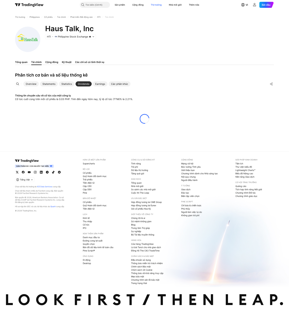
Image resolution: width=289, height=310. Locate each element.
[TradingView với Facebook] (23, 172)
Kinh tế (86, 218)
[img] (90, 36)
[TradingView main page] (27, 161)
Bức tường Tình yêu (191, 167)
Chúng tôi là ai (138, 218)
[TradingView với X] (17, 172)
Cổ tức (86, 224)
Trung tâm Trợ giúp (140, 228)
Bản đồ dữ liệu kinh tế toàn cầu (98, 247)
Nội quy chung (188, 176)
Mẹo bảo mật (137, 276)
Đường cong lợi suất (93, 240)
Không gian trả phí (190, 215)
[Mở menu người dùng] (255, 5)
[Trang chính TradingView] (29, 5)
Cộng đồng (138, 4)
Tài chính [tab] (36, 62)
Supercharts (89, 163)
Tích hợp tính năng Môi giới (248, 189)
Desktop (87, 263)
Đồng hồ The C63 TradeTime (145, 250)
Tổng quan (136, 183)
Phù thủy (185, 208)
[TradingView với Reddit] (59, 172)
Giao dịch (185, 189)
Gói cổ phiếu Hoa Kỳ (141, 208)
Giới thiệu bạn (188, 170)
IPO (84, 228)
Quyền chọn (89, 244)
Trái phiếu (87, 179)
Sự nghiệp (136, 231)
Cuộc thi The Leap (140, 192)
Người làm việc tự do (191, 212)
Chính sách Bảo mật (141, 266)
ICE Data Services (44, 186)
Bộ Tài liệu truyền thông (142, 234)
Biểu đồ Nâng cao (244, 173)
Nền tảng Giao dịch (244, 176)
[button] (127, 5)
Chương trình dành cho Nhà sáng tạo (199, 173)
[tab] (31, 83)
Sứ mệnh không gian (141, 221)
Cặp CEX (87, 186)
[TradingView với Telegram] (47, 172)
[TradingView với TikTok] (53, 172)
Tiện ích (239, 163)
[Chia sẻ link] (271, 83)
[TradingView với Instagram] (35, 172)
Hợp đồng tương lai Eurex (143, 205)
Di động (86, 260)
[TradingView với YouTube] (29, 172)
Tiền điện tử (89, 183)
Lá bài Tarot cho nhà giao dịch (146, 247)
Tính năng (136, 163)
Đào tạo (185, 192)
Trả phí (134, 167)
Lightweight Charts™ (245, 170)
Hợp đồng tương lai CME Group (146, 202)
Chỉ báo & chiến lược (191, 205)
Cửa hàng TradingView (142, 244)
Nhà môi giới (175, 4)
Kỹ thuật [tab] (66, 62)
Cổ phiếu (87, 173)
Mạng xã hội (187, 163)
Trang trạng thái (139, 283)
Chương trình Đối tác (245, 192)
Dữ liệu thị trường (139, 170)
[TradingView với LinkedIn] (41, 172)
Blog (133, 224)
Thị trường (156, 4)
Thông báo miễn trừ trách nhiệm (147, 263)
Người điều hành (189, 180)
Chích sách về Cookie (141, 270)
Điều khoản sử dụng (141, 260)
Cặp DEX (87, 189)
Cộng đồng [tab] (51, 62)
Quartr (53, 206)
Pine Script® (89, 250)
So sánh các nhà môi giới (143, 189)
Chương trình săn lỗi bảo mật (145, 280)
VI (247, 4)
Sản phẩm (120, 4)
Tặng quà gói (137, 173)
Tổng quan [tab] (21, 62)
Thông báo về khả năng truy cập (147, 273)
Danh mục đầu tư (91, 237)
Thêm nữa (194, 4)
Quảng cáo (240, 186)
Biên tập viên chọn (190, 196)
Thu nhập (87, 221)
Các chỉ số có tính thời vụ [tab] (89, 62)
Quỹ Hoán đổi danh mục (95, 176)
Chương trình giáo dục (246, 196)
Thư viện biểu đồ (243, 167)
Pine (85, 192)
